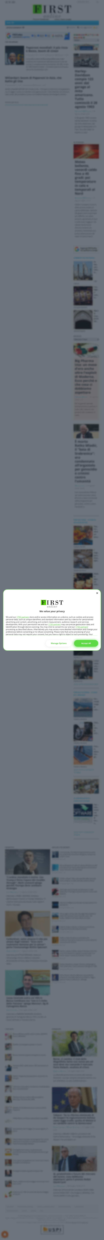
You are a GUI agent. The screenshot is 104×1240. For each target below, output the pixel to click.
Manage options (58, 643)
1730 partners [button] (22, 617)
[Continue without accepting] (97, 594)
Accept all (86, 643)
